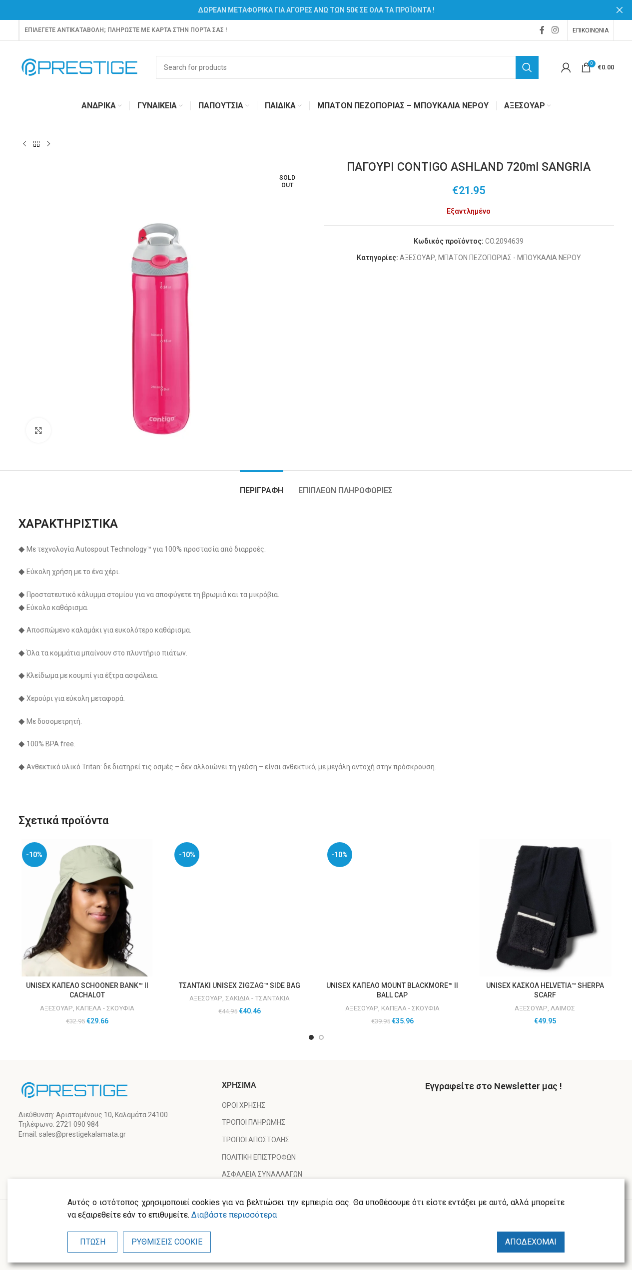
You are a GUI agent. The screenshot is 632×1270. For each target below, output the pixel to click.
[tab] (261, 485)
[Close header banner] (619, 10)
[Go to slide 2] (321, 1037)
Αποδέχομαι (531, 1242)
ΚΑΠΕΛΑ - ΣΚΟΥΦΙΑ (105, 1008)
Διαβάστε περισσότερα (234, 1215)
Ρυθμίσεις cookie (166, 1242)
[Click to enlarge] (38, 430)
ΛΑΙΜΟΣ (563, 1008)
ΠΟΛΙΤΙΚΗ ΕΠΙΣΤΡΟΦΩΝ (259, 1157)
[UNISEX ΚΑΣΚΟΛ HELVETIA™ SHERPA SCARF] (545, 907)
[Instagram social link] (555, 30)
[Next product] (48, 144)
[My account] (566, 67)
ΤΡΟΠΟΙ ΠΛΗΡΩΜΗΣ (253, 1122)
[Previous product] (24, 144)
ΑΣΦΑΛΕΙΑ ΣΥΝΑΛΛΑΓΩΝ (262, 1174)
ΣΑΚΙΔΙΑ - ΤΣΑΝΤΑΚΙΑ (257, 998)
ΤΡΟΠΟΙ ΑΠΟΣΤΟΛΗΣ (255, 1140)
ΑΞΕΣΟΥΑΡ (417, 258)
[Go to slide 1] (311, 1037)
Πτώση (92, 1242)
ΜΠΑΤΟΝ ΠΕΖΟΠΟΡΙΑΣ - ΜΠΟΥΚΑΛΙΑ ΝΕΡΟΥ (509, 258)
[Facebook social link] (542, 30)
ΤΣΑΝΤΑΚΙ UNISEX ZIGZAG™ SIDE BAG (239, 985)
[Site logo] (79, 66)
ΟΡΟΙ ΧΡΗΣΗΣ (243, 1105)
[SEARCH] (527, 67)
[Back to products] (36, 144)
